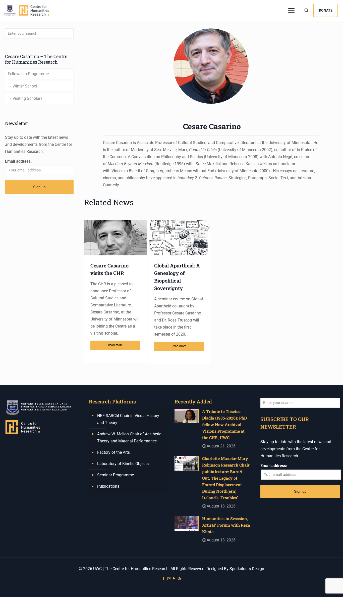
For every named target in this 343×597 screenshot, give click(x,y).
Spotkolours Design (247, 568)
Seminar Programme (115, 475)
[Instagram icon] (169, 578)
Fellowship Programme (28, 73)
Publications (108, 486)
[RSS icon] (179, 578)
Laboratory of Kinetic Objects (123, 463)
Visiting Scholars (27, 98)
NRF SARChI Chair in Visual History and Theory (128, 419)
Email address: (18, 161)
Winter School (25, 86)
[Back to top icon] (319, 586)
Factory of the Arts (113, 452)
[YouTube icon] (174, 578)
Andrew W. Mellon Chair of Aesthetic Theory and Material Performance (129, 437)
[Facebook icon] (163, 578)
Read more (115, 345)
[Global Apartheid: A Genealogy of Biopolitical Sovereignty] (179, 237)
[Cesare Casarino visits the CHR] (115, 237)
